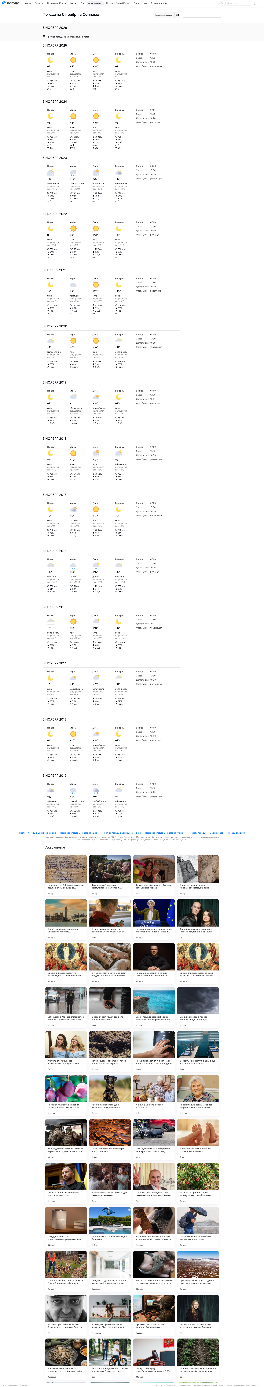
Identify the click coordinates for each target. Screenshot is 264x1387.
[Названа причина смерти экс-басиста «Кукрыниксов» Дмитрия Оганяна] (66, 1315)
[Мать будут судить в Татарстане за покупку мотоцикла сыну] (154, 1139)
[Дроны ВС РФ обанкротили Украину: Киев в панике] (154, 1315)
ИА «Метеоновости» (253, 1385)
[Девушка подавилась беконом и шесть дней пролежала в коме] (110, 1271)
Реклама (23, 1385)
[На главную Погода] (12, 3)
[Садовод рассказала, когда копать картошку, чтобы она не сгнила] (198, 1359)
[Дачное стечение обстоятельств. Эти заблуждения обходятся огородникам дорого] (66, 1271)
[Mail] (4, 3)
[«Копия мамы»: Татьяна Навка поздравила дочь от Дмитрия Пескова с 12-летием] (198, 1315)
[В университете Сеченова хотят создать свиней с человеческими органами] (110, 963)
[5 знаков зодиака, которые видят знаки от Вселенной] (110, 1183)
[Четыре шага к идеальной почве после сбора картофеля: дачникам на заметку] (110, 1051)
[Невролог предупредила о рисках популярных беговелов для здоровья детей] (110, 1359)
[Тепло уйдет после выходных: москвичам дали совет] (198, 1227)
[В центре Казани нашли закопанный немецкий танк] (198, 875)
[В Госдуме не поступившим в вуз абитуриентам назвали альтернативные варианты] (198, 1051)
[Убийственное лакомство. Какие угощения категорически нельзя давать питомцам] (154, 1227)
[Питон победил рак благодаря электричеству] (110, 1139)
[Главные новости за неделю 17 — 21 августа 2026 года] (66, 1183)
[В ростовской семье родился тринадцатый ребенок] (198, 1139)
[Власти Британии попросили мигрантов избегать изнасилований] (66, 919)
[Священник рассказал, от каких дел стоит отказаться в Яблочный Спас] (198, 963)
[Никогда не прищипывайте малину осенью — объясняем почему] (198, 1183)
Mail (4, 1385)
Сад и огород (216, 833)
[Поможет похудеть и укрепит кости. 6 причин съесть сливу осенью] (66, 1095)
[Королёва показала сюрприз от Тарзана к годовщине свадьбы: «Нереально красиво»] (198, 919)
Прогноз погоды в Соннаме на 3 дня (37, 833)
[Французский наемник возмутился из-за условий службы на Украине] (110, 875)
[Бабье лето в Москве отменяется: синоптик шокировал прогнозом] (66, 1007)
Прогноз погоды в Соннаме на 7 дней (122, 833)
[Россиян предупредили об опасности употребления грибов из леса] (66, 1359)
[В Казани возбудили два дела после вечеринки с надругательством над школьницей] (110, 1007)
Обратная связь (225, 1385)
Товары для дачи (236, 833)
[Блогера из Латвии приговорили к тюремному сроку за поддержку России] (154, 1271)
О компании (13, 1385)
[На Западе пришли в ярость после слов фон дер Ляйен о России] (154, 919)
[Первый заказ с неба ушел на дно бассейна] (110, 1227)
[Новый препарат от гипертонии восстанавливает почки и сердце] (154, 1051)
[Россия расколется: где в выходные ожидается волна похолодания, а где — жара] (110, 1095)
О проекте (159, 1385)
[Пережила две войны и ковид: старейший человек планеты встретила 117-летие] (198, 1095)
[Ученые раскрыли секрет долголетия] (154, 1095)
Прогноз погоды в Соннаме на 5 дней (79, 833)
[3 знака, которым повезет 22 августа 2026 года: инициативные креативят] (110, 1315)
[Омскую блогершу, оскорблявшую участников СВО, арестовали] (154, 1359)
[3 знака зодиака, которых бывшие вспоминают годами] (154, 875)
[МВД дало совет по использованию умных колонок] (66, 1227)
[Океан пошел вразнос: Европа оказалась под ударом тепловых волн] (154, 1007)
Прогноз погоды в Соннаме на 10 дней (164, 833)
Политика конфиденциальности (178, 1385)
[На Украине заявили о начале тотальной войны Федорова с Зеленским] (154, 963)
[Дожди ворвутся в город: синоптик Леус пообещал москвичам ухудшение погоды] (198, 1007)
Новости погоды (197, 833)
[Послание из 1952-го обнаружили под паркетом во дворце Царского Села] (66, 875)
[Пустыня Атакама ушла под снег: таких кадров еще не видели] (198, 1271)
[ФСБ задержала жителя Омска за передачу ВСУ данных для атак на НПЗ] (66, 1139)
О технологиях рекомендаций (205, 1385)
